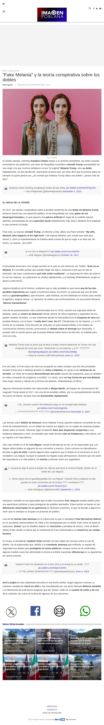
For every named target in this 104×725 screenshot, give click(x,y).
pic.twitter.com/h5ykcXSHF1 (52, 568)
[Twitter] (97, 8)
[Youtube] (100, 8)
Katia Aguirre (8, 85)
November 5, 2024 (72, 191)
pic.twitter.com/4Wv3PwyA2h (81, 188)
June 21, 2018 (72, 355)
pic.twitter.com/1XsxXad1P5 (65, 251)
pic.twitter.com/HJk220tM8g (63, 352)
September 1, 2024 (70, 489)
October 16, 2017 (70, 255)
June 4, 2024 (82, 571)
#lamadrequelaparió (38, 352)
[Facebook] (93, 8)
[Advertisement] (52, 45)
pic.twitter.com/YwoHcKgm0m (52, 408)
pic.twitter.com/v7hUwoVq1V (52, 486)
